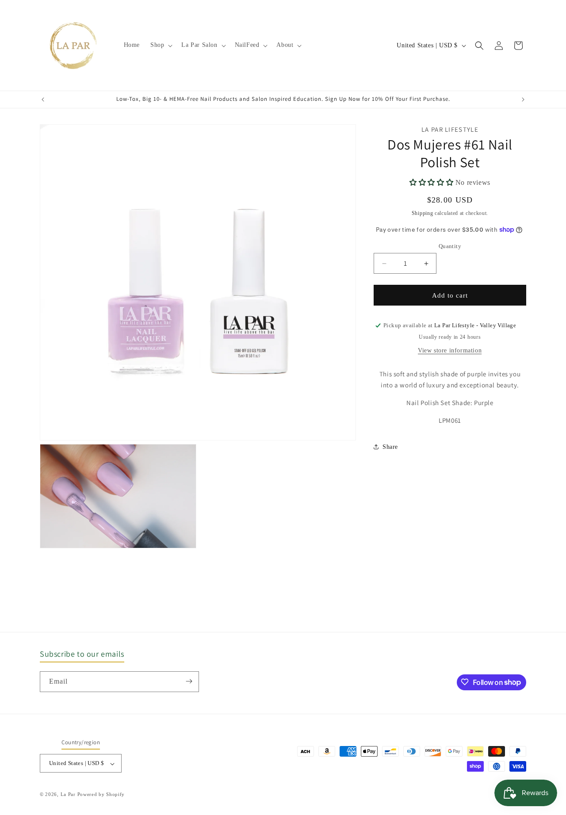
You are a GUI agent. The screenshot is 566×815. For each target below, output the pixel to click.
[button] (160, 45)
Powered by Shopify (101, 794)
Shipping (422, 213)
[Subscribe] (189, 681)
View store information (450, 350)
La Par (69, 794)
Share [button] (390, 446)
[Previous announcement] (43, 99)
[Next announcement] (523, 99)
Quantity (450, 246)
